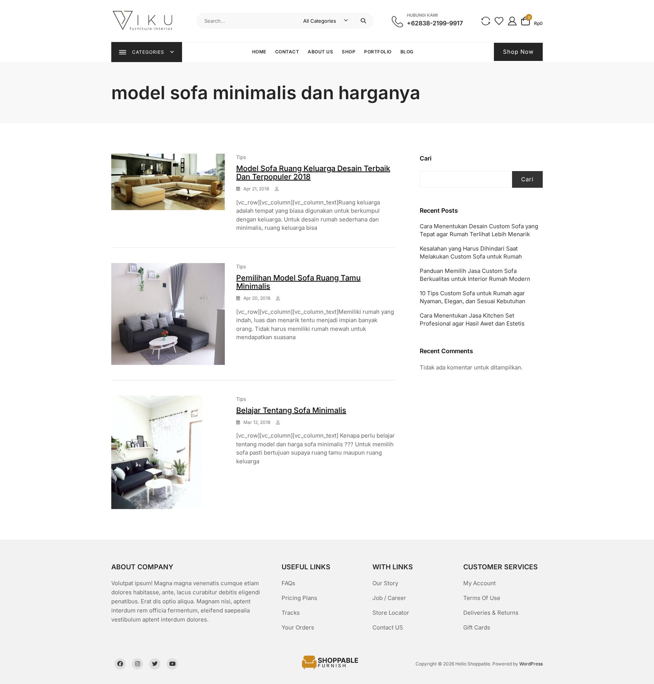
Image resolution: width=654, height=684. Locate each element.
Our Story (385, 583)
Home (259, 52)
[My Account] (512, 20)
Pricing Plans (299, 597)
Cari (425, 158)
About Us (320, 52)
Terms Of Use (481, 597)
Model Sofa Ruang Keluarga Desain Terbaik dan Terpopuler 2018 (313, 172)
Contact (287, 52)
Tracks (291, 612)
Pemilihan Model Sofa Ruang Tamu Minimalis (298, 282)
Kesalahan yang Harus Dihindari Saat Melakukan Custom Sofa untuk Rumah (471, 252)
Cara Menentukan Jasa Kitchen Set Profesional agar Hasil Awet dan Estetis (472, 319)
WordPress (531, 664)
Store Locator (390, 612)
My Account (479, 583)
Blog (407, 52)
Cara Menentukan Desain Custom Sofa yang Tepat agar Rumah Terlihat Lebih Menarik (479, 230)
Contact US (387, 627)
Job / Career (389, 597)
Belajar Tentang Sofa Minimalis (291, 410)
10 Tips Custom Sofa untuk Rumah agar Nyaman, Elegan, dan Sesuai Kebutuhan (472, 297)
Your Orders (298, 627)
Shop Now (518, 51)
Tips (241, 157)
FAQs (288, 583)
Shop (348, 52)
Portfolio (378, 52)
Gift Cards (476, 627)
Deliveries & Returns (491, 612)
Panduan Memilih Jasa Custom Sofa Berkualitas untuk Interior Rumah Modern (475, 274)
